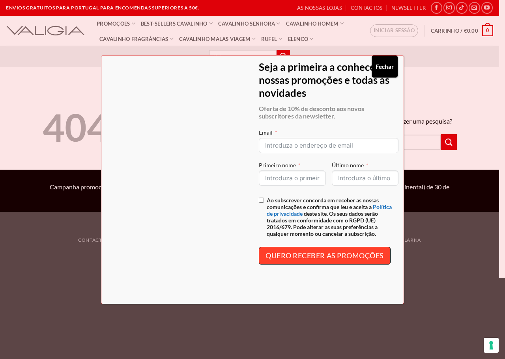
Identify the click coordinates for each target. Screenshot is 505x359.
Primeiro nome (277, 165)
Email (266, 132)
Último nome (348, 165)
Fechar (385, 66)
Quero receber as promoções (325, 255)
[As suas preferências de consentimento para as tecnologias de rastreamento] (491, 345)
